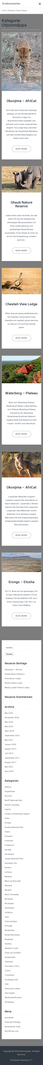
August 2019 (10, 749)
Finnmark (9, 840)
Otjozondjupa (21, 10)
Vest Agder (10, 993)
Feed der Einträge (12, 1022)
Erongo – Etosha (22, 582)
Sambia (8, 944)
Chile (7, 818)
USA (6, 984)
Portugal (8, 926)
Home (4, 10)
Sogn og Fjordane (13, 953)
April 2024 (9, 731)
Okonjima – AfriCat (21, 101)
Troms (8, 970)
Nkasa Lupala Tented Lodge (17, 687)
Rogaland (9, 939)
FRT (31, 1060)
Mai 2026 (9, 713)
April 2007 (9, 771)
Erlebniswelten (11, 3)
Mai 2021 (9, 740)
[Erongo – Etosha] (21, 562)
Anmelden (9, 1017)
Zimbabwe (9, 1002)
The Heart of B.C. (12, 966)
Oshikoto (9, 912)
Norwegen (9, 903)
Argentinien (10, 791)
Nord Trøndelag (12, 894)
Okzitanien (9, 908)
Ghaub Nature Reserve (21, 204)
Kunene (8, 867)
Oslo (7, 917)
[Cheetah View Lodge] (21, 281)
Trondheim (9, 975)
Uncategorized (11, 979)
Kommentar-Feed (12, 1026)
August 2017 (10, 762)
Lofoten (8, 872)
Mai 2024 (9, 726)
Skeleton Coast (11, 948)
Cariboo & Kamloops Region (17, 814)
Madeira (8, 876)
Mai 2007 (9, 767)
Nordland (9, 899)
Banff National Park (13, 800)
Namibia (11, 10)
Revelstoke (9, 930)
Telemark (9, 962)
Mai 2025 (9, 722)
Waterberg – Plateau (21, 393)
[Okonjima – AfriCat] (21, 61)
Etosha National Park (14, 827)
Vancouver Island (12, 988)
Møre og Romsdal (13, 881)
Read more (21, 149)
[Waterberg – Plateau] (21, 369)
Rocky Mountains (12, 935)
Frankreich (9, 845)
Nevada (8, 890)
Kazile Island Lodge (13, 683)
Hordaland (9, 854)
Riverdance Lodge (13, 678)
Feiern (7, 832)
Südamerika (10, 957)
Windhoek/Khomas (13, 997)
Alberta (8, 787)
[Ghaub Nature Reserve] (21, 179)
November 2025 (12, 717)
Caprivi (8, 809)
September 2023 (12, 735)
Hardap (8, 850)
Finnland (8, 836)
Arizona (8, 796)
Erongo (8, 823)
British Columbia (12, 805)
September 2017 (12, 758)
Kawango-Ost (11, 863)
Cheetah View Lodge (21, 304)
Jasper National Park (14, 858)
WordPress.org (11, 1031)
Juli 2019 (9, 753)
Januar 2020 (10, 744)
